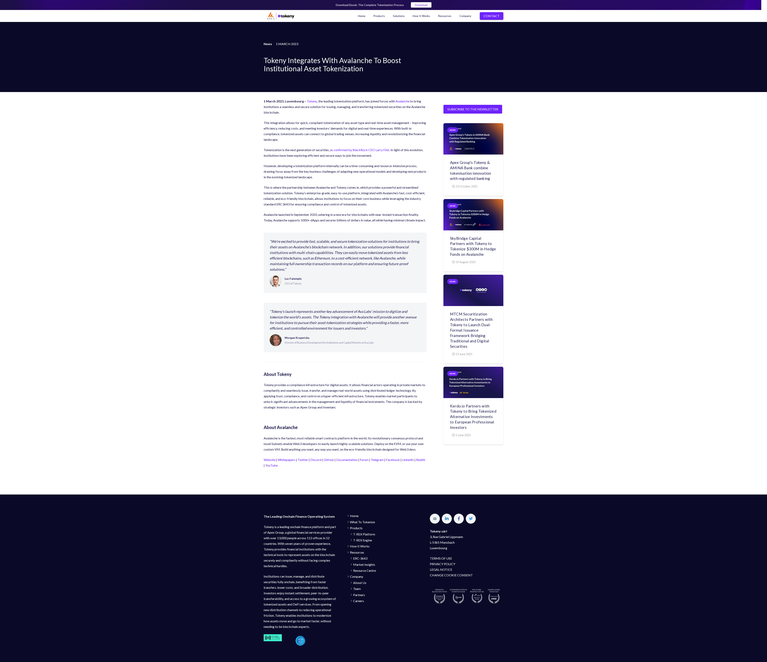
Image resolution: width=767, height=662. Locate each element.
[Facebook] (459, 519)
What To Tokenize (362, 522)
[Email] (435, 519)
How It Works (360, 546)
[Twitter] (471, 519)
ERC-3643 (360, 558)
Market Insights (364, 564)
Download (421, 5)
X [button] (763, 4)
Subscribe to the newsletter (472, 109)
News (453, 130)
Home (354, 516)
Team (357, 589)
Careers (358, 601)
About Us (359, 583)
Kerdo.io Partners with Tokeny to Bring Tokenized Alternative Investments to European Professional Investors (473, 417)
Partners (359, 595)
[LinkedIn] (447, 519)
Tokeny (312, 101)
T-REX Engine (362, 540)
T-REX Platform (364, 534)
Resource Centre (364, 570)
